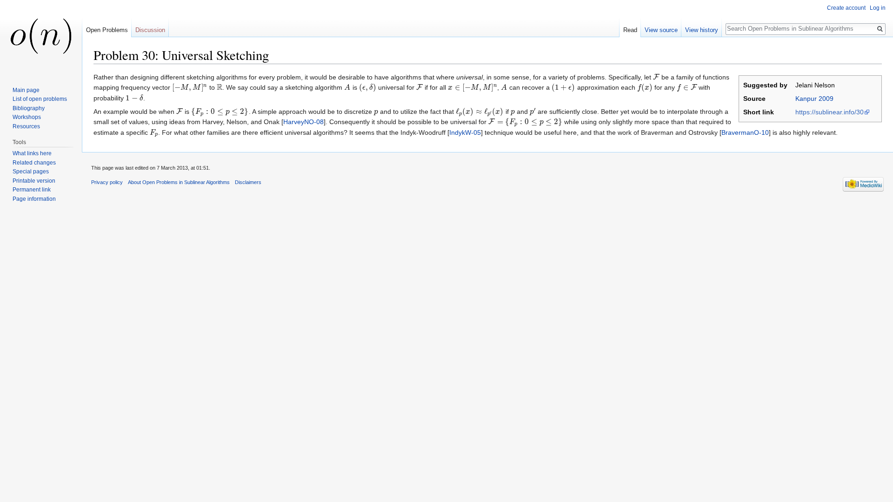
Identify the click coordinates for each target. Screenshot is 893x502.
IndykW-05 (465, 132)
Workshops (27, 117)
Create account (846, 8)
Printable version (34, 181)
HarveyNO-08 (303, 122)
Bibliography (29, 108)
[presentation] (656, 77)
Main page (26, 90)
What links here (32, 153)
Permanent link (32, 189)
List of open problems (40, 99)
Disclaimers (248, 182)
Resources (26, 126)
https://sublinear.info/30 (829, 112)
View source (661, 29)
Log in (878, 8)
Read (630, 29)
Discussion (150, 29)
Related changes (34, 162)
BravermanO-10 (745, 132)
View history (701, 29)
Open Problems (107, 29)
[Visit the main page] (41, 37)
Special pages (31, 171)
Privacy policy (107, 182)
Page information (34, 199)
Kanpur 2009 (814, 98)
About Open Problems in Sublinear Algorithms (179, 182)
